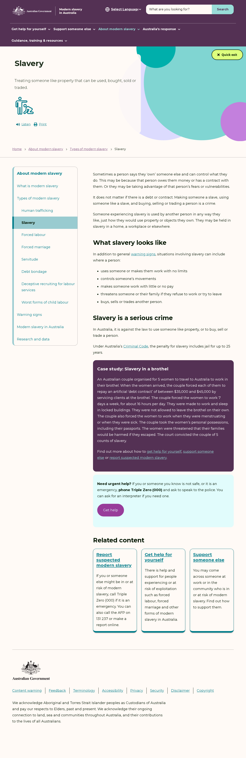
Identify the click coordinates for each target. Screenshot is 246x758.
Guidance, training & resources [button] (37, 40)
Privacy (136, 690)
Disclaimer (180, 690)
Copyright (205, 690)
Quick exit (229, 56)
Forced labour (34, 235)
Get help (110, 510)
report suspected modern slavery (138, 458)
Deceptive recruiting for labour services (48, 287)
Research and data (33, 339)
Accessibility (112, 690)
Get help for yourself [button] (29, 29)
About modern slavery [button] (116, 29)
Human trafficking (37, 211)
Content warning (27, 690)
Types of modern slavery (89, 149)
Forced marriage (36, 247)
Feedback (57, 690)
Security (157, 690)
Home (17, 149)
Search (223, 9)
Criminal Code (135, 346)
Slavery (28, 223)
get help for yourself (164, 451)
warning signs (143, 254)
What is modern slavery (37, 186)
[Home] (47, 11)
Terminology (84, 690)
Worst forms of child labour (45, 302)
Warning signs (29, 315)
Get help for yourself (158, 557)
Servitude (30, 259)
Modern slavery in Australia (40, 327)
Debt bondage (34, 272)
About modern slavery (45, 149)
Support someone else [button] (72, 29)
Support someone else (208, 557)
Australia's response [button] (159, 29)
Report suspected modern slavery (113, 560)
